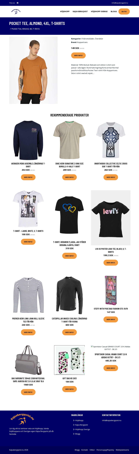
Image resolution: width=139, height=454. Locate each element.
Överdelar (99, 38)
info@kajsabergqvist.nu (120, 3)
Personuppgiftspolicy (105, 450)
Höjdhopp (65, 11)
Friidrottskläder (88, 38)
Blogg (114, 11)
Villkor (92, 450)
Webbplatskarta (122, 450)
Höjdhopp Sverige (99, 11)
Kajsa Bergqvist (80, 11)
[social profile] (17, 3)
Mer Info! (78, 55)
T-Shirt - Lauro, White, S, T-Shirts (28, 231)
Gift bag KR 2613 (70, 378)
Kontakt (84, 450)
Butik (124, 11)
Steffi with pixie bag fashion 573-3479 (111, 308)
